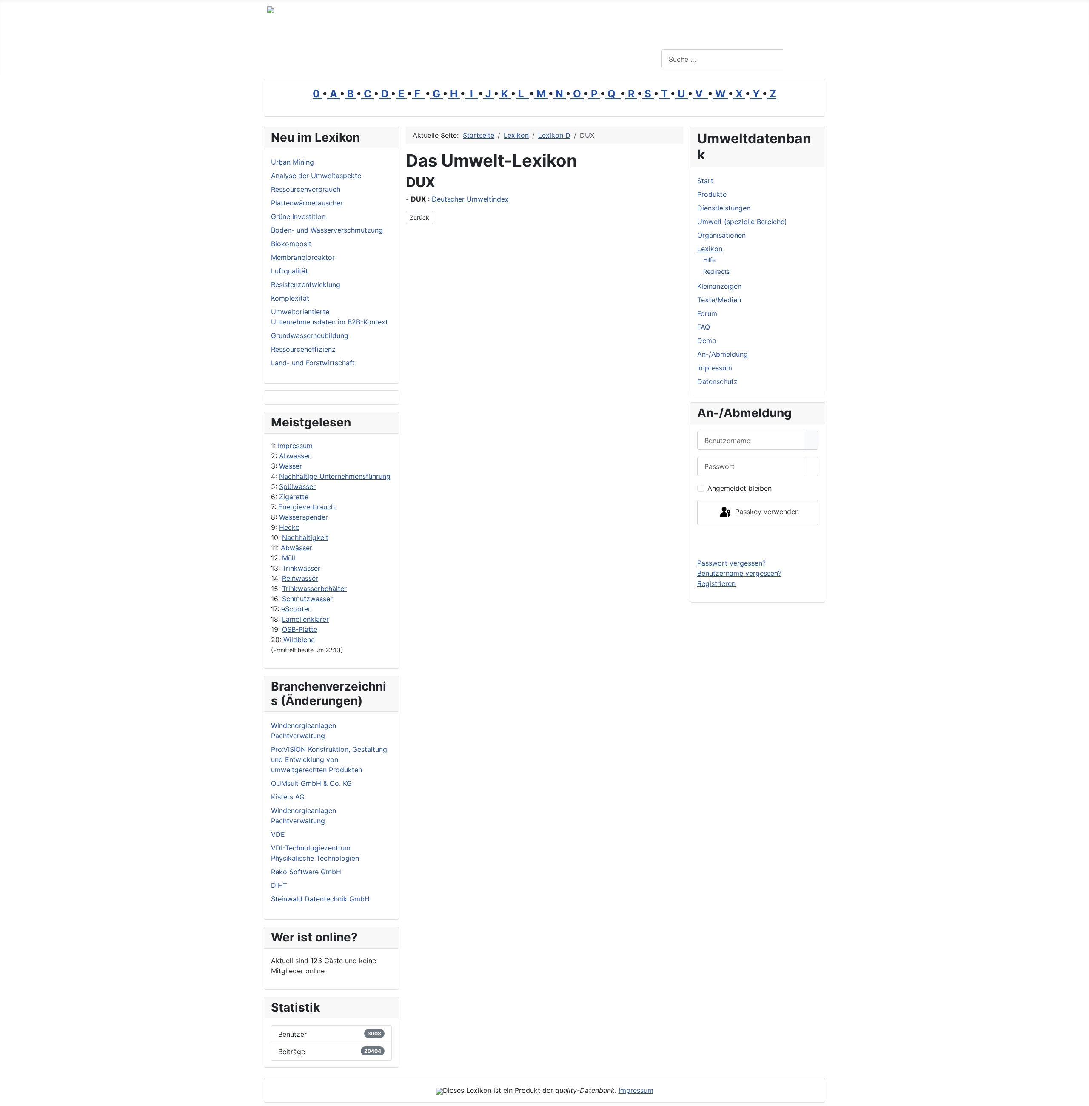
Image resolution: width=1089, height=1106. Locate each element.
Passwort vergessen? (731, 563)
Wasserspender (303, 517)
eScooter (296, 609)
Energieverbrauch (306, 507)
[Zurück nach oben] (1078, 1095)
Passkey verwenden (766, 512)
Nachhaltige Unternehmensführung (335, 476)
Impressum (295, 445)
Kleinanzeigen (719, 286)
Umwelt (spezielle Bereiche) (742, 221)
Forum (707, 313)
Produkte (712, 194)
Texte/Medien (719, 300)
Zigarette (293, 496)
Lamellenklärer (305, 619)
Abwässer (296, 547)
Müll (288, 558)
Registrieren (716, 583)
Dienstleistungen (723, 208)
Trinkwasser (301, 568)
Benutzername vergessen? (739, 573)
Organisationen (721, 235)
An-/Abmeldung (722, 354)
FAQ (703, 327)
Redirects (716, 271)
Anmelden (758, 541)
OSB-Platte (299, 629)
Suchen (803, 59)
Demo (706, 340)
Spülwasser (297, 486)
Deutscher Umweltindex (470, 199)
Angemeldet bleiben (739, 488)
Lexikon (709, 249)
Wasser (290, 466)
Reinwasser (300, 578)
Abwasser (295, 456)
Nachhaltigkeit (305, 537)
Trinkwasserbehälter (314, 588)
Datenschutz (717, 381)
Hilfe (709, 259)
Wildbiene (299, 639)
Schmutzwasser (307, 598)
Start (705, 180)
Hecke (289, 527)
